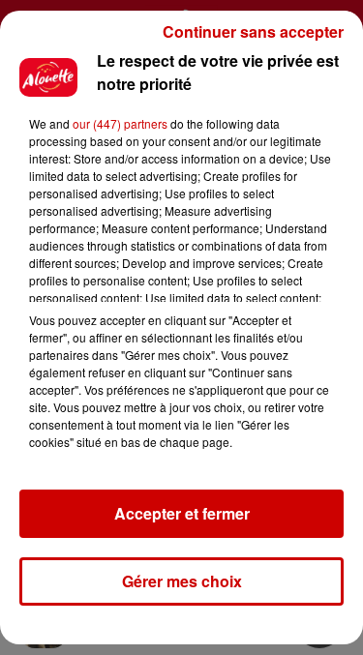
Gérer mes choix (182, 581)
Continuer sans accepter (253, 31)
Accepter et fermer (182, 513)
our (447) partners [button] (120, 123)
